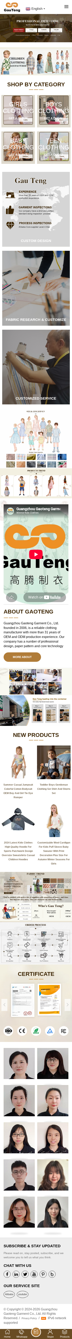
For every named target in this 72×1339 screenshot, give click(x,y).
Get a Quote (18, 118)
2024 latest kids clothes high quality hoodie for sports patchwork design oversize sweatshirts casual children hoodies (18, 851)
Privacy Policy (29, 1318)
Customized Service (36, 398)
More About (22, 657)
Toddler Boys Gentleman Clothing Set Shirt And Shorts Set (53, 789)
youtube (22, 1294)
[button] (69, 30)
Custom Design (36, 241)
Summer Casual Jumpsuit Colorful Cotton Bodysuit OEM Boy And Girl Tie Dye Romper (18, 791)
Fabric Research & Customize (36, 320)
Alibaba (9, 1294)
